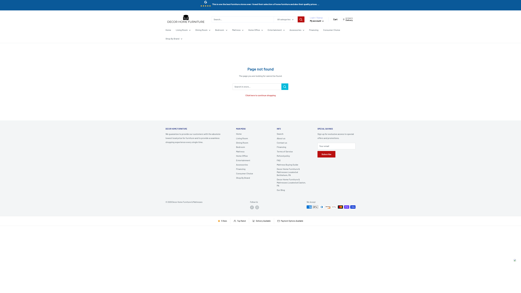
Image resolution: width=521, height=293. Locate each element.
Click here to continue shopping (260, 95)
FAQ (278, 160)
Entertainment (275, 30)
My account (316, 20)
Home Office (254, 30)
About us (281, 138)
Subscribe (326, 154)
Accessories (295, 30)
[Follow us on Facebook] (252, 207)
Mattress (236, 30)
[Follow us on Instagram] (257, 207)
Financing (313, 30)
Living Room (182, 30)
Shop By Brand (172, 38)
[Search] (301, 19)
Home (168, 30)
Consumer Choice (331, 30)
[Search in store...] (284, 86)
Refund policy (283, 156)
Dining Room (201, 30)
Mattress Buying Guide (287, 164)
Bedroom (219, 30)
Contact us (282, 142)
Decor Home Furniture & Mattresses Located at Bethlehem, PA (288, 172)
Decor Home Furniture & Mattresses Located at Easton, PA (291, 182)
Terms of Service (285, 151)
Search (280, 134)
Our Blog (281, 190)
